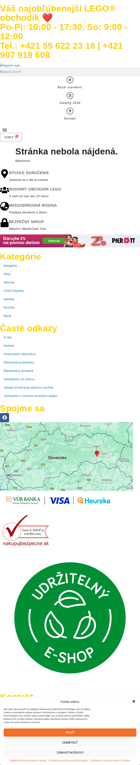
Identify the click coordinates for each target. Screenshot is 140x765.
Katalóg (9, 299)
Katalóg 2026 (70, 103)
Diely (7, 274)
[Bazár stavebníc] (70, 79)
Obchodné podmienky (19, 362)
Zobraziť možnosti (70, 752)
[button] (134, 702)
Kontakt (70, 118)
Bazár (7, 316)
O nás (7, 337)
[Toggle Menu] (5, 130)
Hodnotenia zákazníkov (20, 354)
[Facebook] (4, 417)
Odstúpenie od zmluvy (19, 379)
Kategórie (10, 265)
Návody (9, 282)
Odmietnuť (70, 742)
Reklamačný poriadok (19, 370)
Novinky (9, 307)
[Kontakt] (70, 111)
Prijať (70, 732)
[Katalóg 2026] (70, 95)
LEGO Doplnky (14, 290)
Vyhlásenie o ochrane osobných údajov (68, 760)
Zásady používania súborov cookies (28, 760)
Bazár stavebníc (70, 87)
